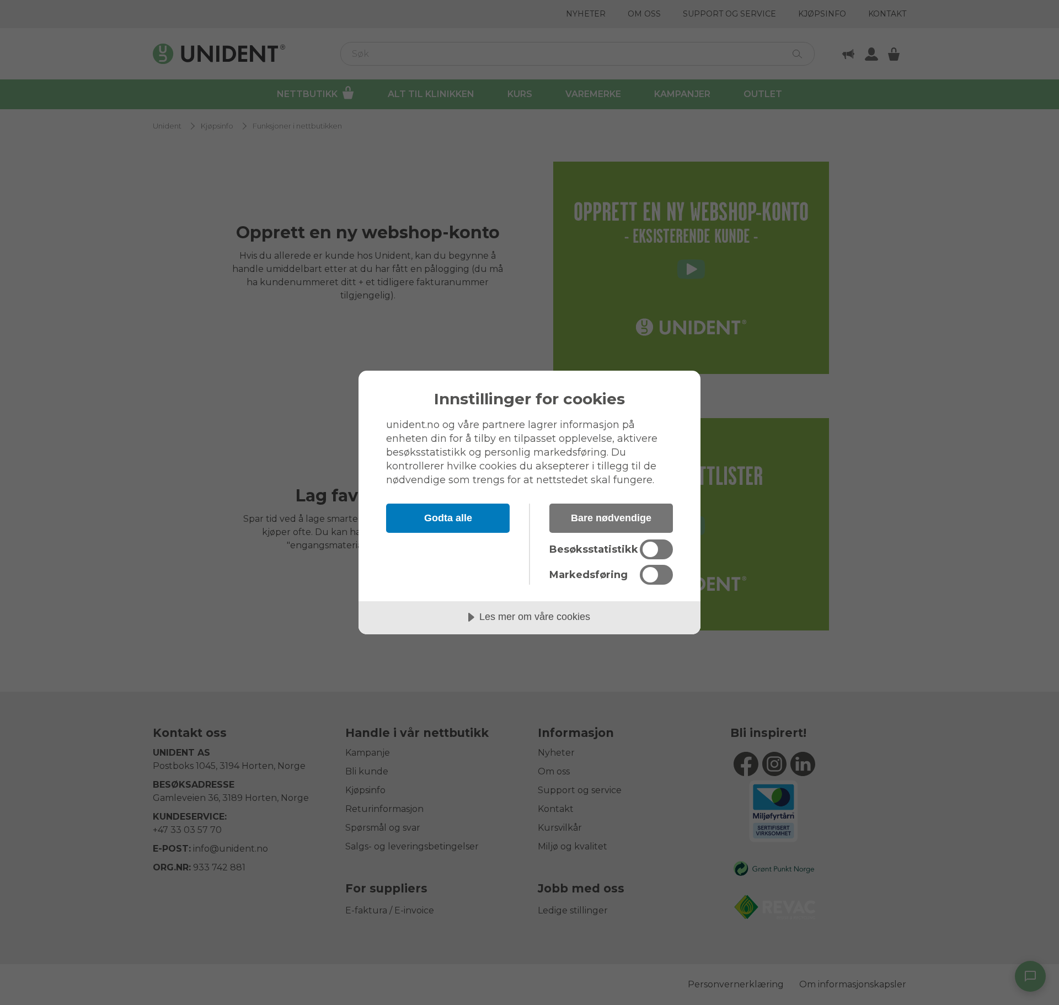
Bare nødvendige (611, 517)
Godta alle (448, 517)
